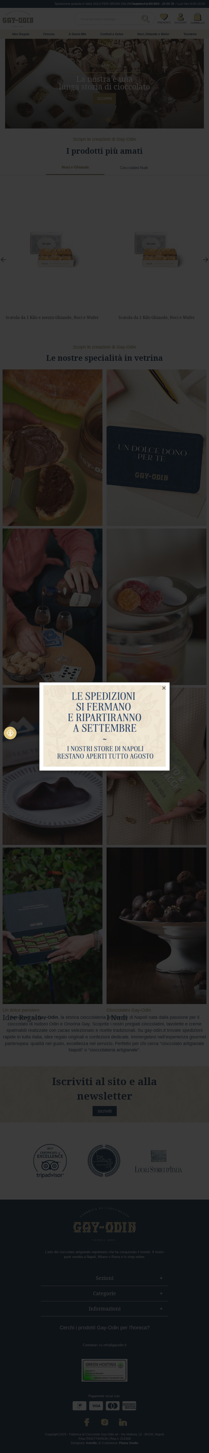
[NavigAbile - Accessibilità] (10, 733)
